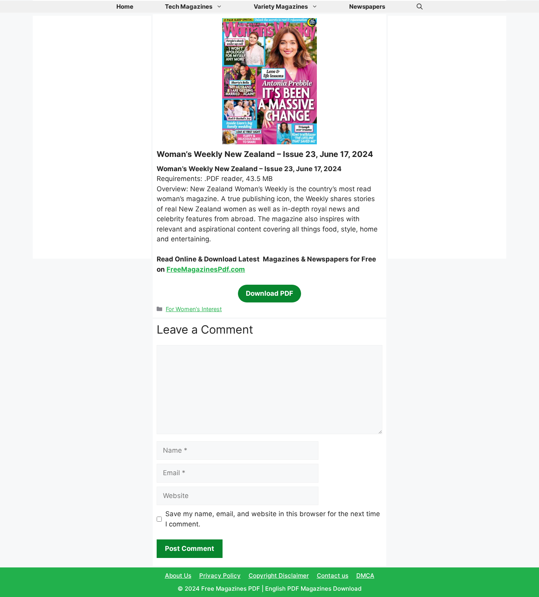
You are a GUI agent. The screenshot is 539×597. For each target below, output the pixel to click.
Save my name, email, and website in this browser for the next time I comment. (272, 519)
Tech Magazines (188, 6)
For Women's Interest (194, 309)
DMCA (365, 575)
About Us (178, 575)
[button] (419, 7)
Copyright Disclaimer (279, 575)
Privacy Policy (220, 575)
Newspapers (367, 6)
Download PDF (269, 293)
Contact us (332, 575)
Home (124, 6)
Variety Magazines (281, 6)
